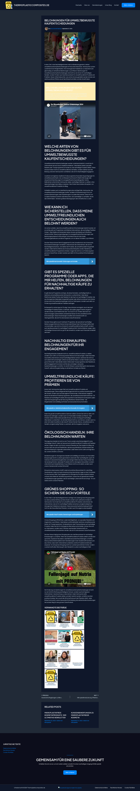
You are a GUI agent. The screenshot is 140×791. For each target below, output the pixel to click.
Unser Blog (108, 5)
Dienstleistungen (97, 5)
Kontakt (116, 5)
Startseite (79, 5)
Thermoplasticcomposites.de (31, 5)
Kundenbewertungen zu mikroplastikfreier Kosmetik (82, 715)
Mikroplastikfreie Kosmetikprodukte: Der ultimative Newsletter (55, 715)
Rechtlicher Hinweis (9, 750)
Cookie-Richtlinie (8, 752)
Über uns (87, 5)
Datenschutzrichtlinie (9, 748)
